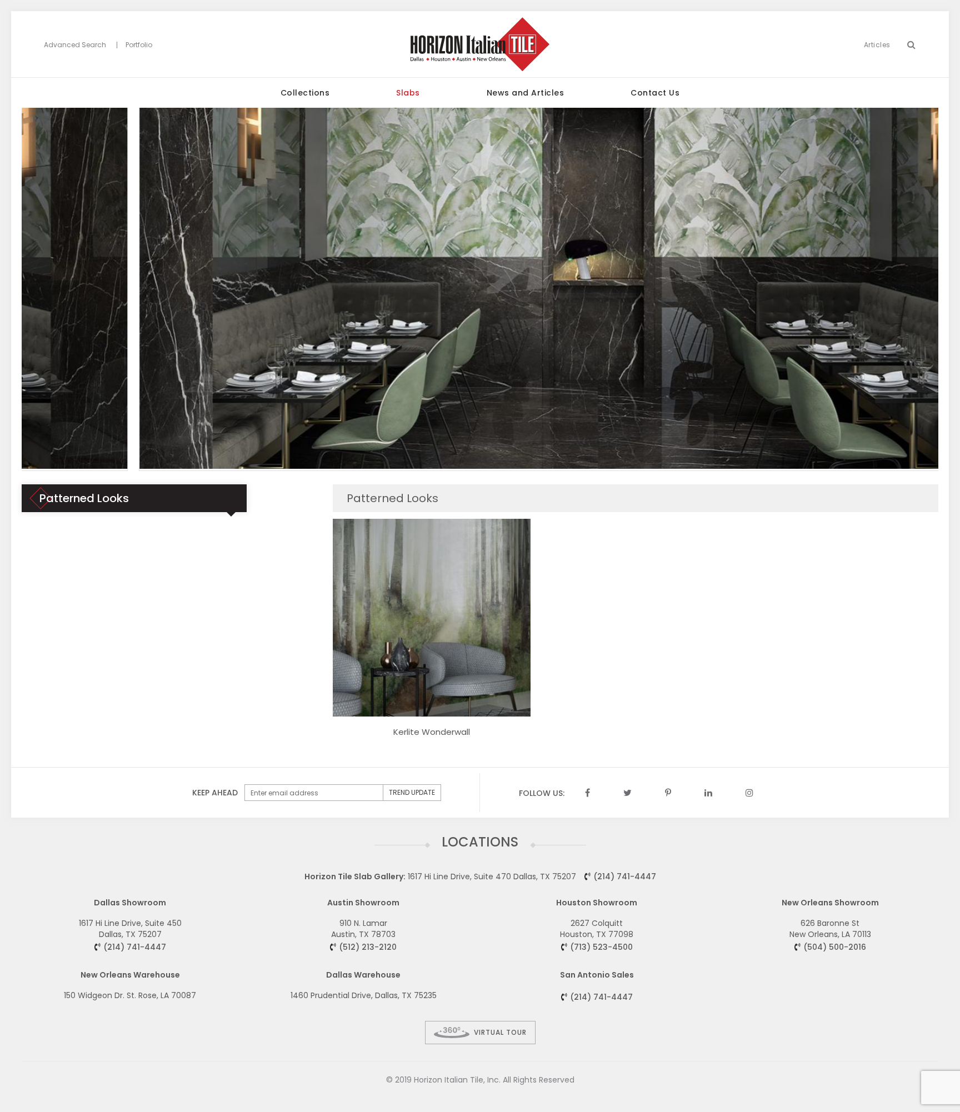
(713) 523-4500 (601, 947)
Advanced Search (75, 45)
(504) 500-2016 (834, 947)
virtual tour (500, 1032)
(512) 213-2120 (368, 947)
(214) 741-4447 (624, 876)
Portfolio (139, 45)
